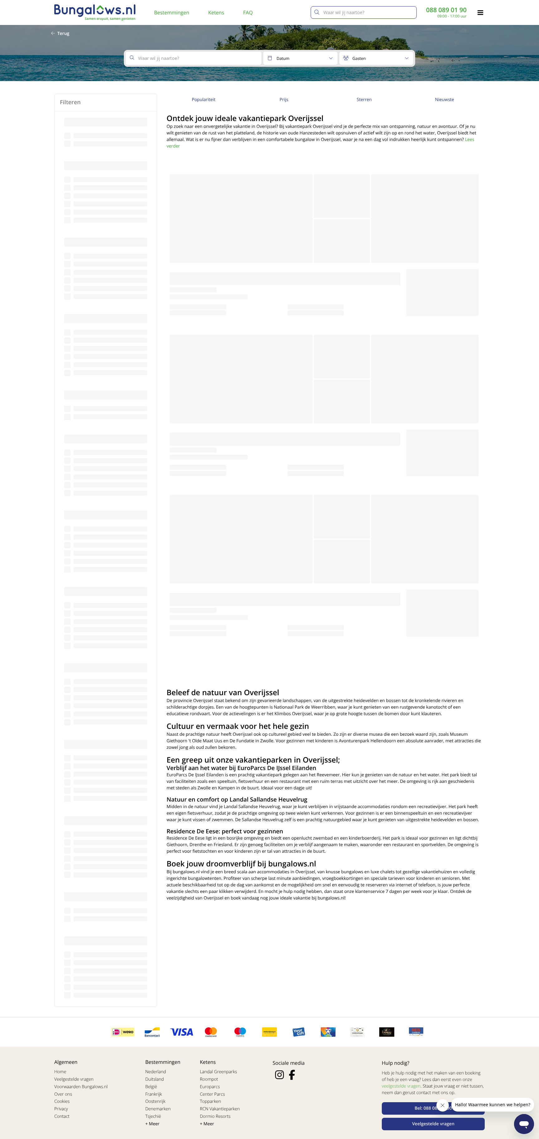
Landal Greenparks (218, 1072)
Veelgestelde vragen (74, 1079)
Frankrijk (153, 1094)
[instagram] (279, 1075)
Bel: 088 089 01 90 (433, 1108)
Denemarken (158, 1109)
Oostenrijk (155, 1101)
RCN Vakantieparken (220, 1109)
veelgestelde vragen (401, 1086)
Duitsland (154, 1079)
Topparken (210, 1101)
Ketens (216, 12)
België (151, 1087)
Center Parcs (212, 1094)
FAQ (248, 12)
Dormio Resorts (215, 1116)
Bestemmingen (171, 12)
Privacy (61, 1109)
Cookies (62, 1101)
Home (60, 1072)
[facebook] (292, 1075)
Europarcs (210, 1087)
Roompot (209, 1079)
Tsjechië (153, 1116)
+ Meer (152, 1124)
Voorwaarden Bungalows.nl (81, 1087)
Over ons (63, 1094)
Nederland (155, 1072)
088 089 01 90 (446, 10)
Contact (62, 1116)
